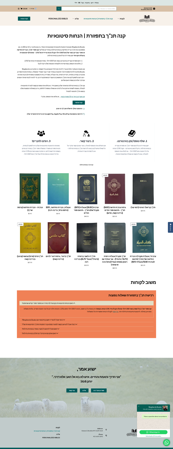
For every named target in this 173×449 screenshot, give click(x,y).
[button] (33, 9)
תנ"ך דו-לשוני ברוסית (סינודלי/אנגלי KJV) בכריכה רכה (86, 259)
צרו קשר (115, 311)
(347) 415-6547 (98, 436)
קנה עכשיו (24, 19)
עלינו (77, 19)
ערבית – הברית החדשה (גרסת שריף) (30, 208)
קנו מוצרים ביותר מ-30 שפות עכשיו (73, 97)
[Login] (18, 8)
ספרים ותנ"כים (99, 390)
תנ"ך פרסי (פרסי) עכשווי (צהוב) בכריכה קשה (30, 257)
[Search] (58, 9)
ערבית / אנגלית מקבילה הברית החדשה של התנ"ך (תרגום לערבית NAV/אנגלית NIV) (143, 259)
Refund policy (149, 436)
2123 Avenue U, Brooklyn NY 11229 (92, 431)
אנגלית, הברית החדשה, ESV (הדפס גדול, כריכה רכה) (58, 208)
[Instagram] (154, 9)
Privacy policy (157, 436)
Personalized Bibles (58, 19)
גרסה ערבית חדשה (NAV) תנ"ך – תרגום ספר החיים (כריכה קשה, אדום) (115, 210)
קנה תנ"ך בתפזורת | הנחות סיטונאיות (98, 19)
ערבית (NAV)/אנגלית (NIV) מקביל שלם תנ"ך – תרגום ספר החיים (86, 210)
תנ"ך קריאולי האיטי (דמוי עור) (143, 207)
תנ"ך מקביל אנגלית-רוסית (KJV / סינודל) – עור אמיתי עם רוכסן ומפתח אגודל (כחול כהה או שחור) (115, 260)
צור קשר (72, 390)
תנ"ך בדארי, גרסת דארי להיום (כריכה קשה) (58, 257)
